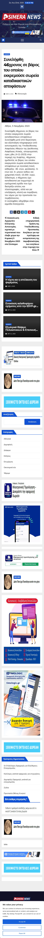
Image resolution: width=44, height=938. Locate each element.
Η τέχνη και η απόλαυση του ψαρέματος (21, 281)
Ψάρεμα (7, 473)
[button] (41, 40)
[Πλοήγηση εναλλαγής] (22, 40)
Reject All (22, 933)
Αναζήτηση (8, 414)
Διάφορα (6, 54)
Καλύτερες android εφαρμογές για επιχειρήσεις (22, 774)
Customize (22, 927)
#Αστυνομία (22, 94)
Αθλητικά (7, 439)
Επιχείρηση (8, 462)
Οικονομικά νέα (10, 467)
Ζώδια (6, 788)
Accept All (22, 922)
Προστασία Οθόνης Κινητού (14, 793)
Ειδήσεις (7, 456)
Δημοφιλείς (8, 445)
